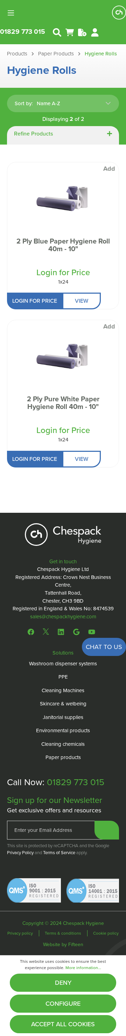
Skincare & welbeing (63, 704)
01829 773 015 (22, 31)
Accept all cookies (63, 1024)
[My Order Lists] (82, 32)
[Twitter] (45, 631)
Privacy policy (20, 933)
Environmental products (63, 730)
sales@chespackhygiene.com (63, 616)
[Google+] (76, 631)
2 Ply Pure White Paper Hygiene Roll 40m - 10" (63, 403)
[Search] (57, 32)
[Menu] (13, 12)
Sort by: (24, 103)
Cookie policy (106, 933)
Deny (63, 982)
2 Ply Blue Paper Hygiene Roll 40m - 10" (63, 245)
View (81, 301)
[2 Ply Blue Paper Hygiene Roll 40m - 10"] (63, 200)
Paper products (63, 757)
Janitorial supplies (63, 717)
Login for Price (63, 272)
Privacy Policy (20, 852)
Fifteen (75, 944)
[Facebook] (32, 631)
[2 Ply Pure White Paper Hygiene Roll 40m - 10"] (63, 358)
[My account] (95, 32)
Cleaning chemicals (63, 744)
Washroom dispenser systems (63, 663)
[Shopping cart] (69, 32)
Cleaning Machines (63, 690)
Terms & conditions (63, 933)
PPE (63, 677)
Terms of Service (59, 852)
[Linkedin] (61, 631)
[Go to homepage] (119, 13)
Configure (63, 1003)
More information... (83, 968)
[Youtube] (92, 631)
